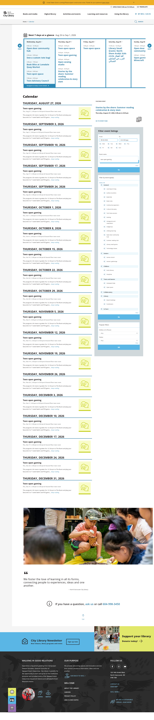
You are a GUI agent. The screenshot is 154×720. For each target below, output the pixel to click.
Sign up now (73, 642)
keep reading (55, 117)
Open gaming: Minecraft (141, 59)
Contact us (114, 684)
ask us (89, 604)
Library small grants (112, 244)
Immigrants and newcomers (111, 222)
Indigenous (110, 227)
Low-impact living (111, 189)
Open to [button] (123, 7)
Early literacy (110, 270)
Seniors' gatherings (112, 261)
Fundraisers (110, 304)
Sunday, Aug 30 (139, 42)
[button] (12, 692)
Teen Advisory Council (38, 80)
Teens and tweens (109, 279)
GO (119, 347)
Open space (110, 287)
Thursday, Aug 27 (64, 42)
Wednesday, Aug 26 (34, 42)
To (119, 136)
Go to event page (102, 121)
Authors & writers (111, 193)
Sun (120, 147)
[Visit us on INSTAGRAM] (119, 667)
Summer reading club (113, 240)
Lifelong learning (111, 231)
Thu (128, 144)
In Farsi (106, 309)
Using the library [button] (121, 14)
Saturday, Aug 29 (115, 42)
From (101, 136)
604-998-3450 (111, 604)
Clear (136, 165)
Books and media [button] (30, 14)
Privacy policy (70, 696)
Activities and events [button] (72, 14)
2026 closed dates (71, 700)
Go (119, 170)
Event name (103, 154)
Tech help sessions (112, 213)
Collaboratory (108, 292)
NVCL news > (115, 692)
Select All (102, 183)
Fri (103, 147)
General (106, 185)
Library (106, 296)
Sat (111, 147)
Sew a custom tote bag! (38, 57)
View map (114, 687)
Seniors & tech (111, 257)
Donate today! (130, 641)
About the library (71, 688)
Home (25, 22)
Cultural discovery (112, 209)
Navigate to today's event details (37, 85)
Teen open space (35, 73)
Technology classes (112, 248)
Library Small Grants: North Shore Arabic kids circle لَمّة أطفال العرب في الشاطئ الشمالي (117, 54)
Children (106, 266)
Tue (112, 144)
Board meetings (111, 300)
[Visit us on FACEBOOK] (113, 667)
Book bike (109, 197)
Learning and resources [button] (97, 14)
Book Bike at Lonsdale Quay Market (38, 65)
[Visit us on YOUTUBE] (125, 667)
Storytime (109, 274)
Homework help (111, 283)
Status (101, 337)
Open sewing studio (64, 63)
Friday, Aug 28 (88, 42)
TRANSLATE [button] (144, 7)
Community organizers (113, 205)
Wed (120, 144)
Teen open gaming (67, 55)
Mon (103, 144)
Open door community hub (38, 49)
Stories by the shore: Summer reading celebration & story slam (115, 108)
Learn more (105, 2)
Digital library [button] (50, 14)
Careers (67, 692)
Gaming (109, 217)
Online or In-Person (105, 330)
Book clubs (110, 201)
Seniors (106, 253)
